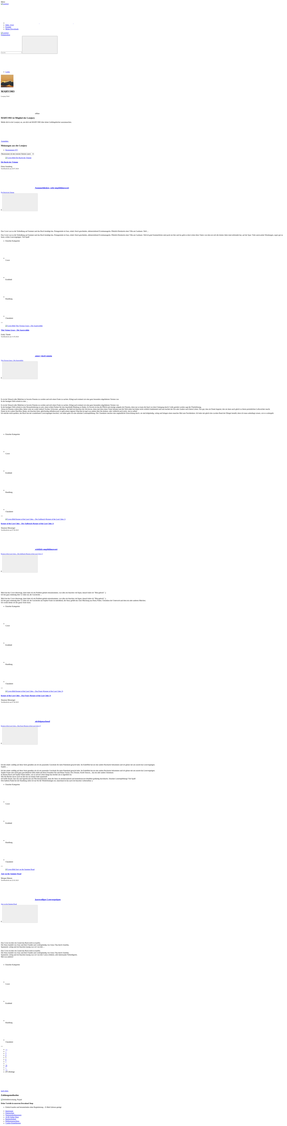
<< (6, 1050)
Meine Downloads (11, 29)
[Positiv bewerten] (20, 202)
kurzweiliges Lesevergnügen (48, 899)
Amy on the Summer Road (11, 874)
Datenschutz (9, 1113)
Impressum (9, 1111)
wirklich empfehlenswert (46, 549)
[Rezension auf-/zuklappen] (2, 322)
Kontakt (8, 27)
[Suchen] (40, 45)
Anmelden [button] (5, 141)
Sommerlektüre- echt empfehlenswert (52, 188)
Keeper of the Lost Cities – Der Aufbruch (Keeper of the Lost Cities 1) (27, 524)
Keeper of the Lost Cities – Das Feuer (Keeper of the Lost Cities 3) (26, 696)
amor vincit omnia (43, 356)
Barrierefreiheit (10, 1119)
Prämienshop (5, 35)
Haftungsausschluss (12, 1121)
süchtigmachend (42, 721)
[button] (24, 72)
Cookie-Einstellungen (13, 1123)
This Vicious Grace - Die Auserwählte (15, 330)
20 (6, 1066)
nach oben (5, 1091)
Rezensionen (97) (11, 150)
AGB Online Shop (12, 1117)
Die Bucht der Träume (9, 162)
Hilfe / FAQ (9, 25)
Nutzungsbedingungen (13, 1115)
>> (6, 1070)
